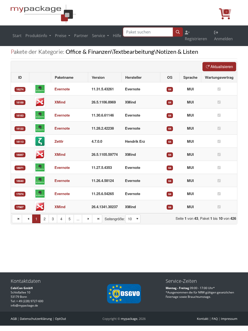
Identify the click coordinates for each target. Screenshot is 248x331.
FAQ (215, 318)
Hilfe (117, 35)
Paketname (64, 77)
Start (17, 35)
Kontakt (203, 318)
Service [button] (99, 35)
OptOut (60, 318)
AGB (14, 318)
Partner (81, 35)
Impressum (229, 318)
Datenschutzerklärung (36, 318)
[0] (228, 16)
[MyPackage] (43, 13)
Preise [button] (61, 35)
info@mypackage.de (24, 305)
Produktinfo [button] (36, 35)
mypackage (129, 318)
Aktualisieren (221, 66)
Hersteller (133, 77)
